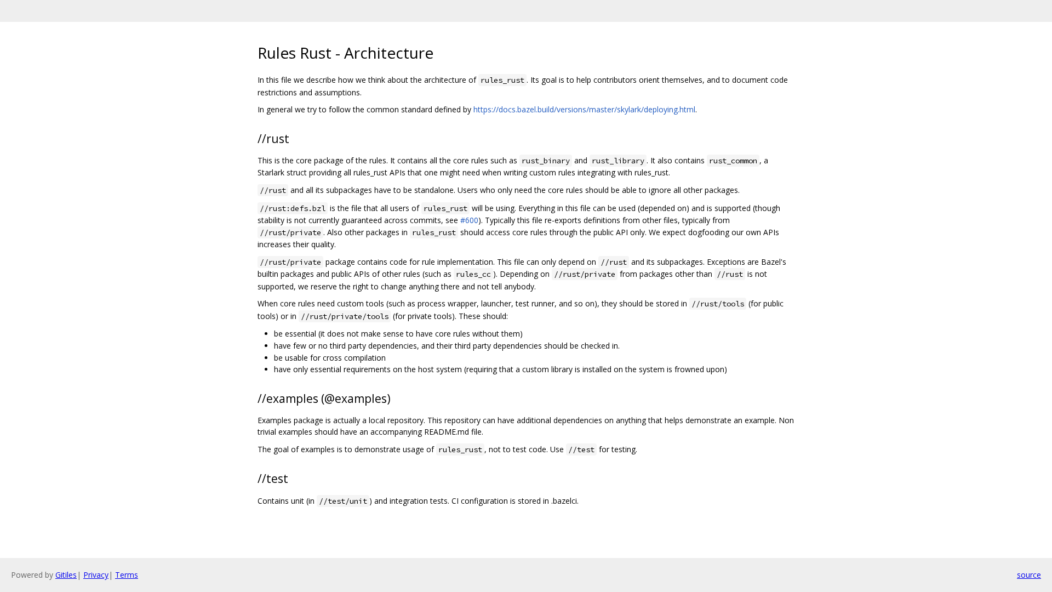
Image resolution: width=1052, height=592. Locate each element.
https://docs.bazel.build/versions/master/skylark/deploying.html (584, 109)
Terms (126, 575)
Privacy (95, 575)
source (1029, 575)
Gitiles (66, 575)
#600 (469, 220)
